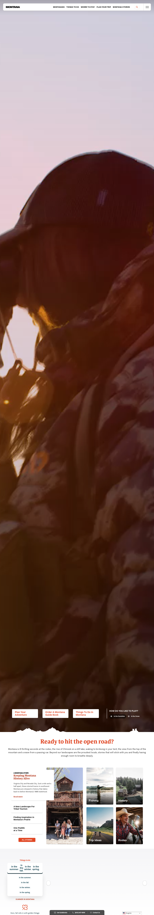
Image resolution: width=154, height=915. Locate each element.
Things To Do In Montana (84, 713)
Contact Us (96, 912)
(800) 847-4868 (80, 912)
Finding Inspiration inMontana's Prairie (24, 818)
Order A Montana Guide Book (55, 713)
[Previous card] (48, 883)
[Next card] (145, 883)
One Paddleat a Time (19, 829)
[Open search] (137, 7)
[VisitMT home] (13, 7)
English (128, 913)
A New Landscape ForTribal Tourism (24, 807)
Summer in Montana (25, 899)
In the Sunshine (119, 716)
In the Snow (135, 716)
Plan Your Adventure (21, 713)
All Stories (27, 840)
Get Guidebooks (62, 912)
